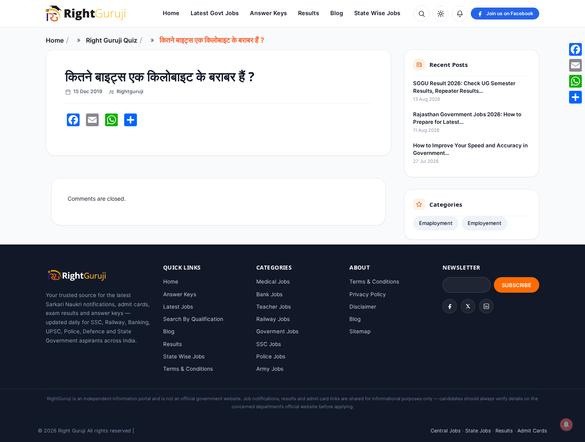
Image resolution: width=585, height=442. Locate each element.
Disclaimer (362, 306)
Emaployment (435, 223)
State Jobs (478, 431)
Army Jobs (269, 369)
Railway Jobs (273, 319)
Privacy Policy (367, 294)
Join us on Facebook (509, 13)
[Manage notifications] (566, 424)
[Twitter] (468, 306)
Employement (484, 223)
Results (308, 13)
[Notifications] (460, 14)
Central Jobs (446, 431)
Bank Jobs (269, 294)
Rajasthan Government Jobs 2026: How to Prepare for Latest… (467, 118)
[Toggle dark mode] (440, 14)
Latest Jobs (178, 306)
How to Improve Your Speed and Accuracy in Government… (470, 149)
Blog (336, 13)
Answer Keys (268, 13)
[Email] (575, 65)
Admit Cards (532, 431)
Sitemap (359, 331)
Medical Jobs (273, 281)
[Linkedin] (486, 306)
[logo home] (85, 14)
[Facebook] (450, 306)
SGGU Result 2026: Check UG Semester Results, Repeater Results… (464, 87)
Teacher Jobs (273, 306)
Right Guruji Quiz (111, 40)
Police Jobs (270, 356)
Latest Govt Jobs (215, 13)
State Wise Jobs (377, 13)
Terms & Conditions (188, 369)
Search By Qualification (193, 319)
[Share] (575, 97)
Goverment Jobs (277, 331)
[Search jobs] (421, 14)
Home (171, 13)
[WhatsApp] (575, 81)
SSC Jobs (268, 344)
